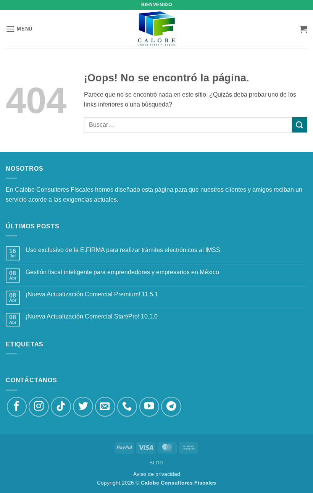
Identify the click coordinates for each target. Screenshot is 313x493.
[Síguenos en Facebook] (17, 407)
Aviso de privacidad (156, 474)
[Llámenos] (127, 407)
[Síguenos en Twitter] (83, 407)
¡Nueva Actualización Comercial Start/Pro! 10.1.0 (92, 316)
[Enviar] (299, 124)
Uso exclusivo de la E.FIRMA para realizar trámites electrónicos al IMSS (123, 250)
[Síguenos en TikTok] (61, 407)
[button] (19, 28)
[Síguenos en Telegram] (171, 407)
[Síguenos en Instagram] (39, 407)
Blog (156, 463)
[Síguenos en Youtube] (149, 407)
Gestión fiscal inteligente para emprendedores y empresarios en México (122, 272)
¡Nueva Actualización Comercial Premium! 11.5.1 (92, 294)
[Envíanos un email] (105, 407)
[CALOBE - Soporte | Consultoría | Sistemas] (156, 29)
